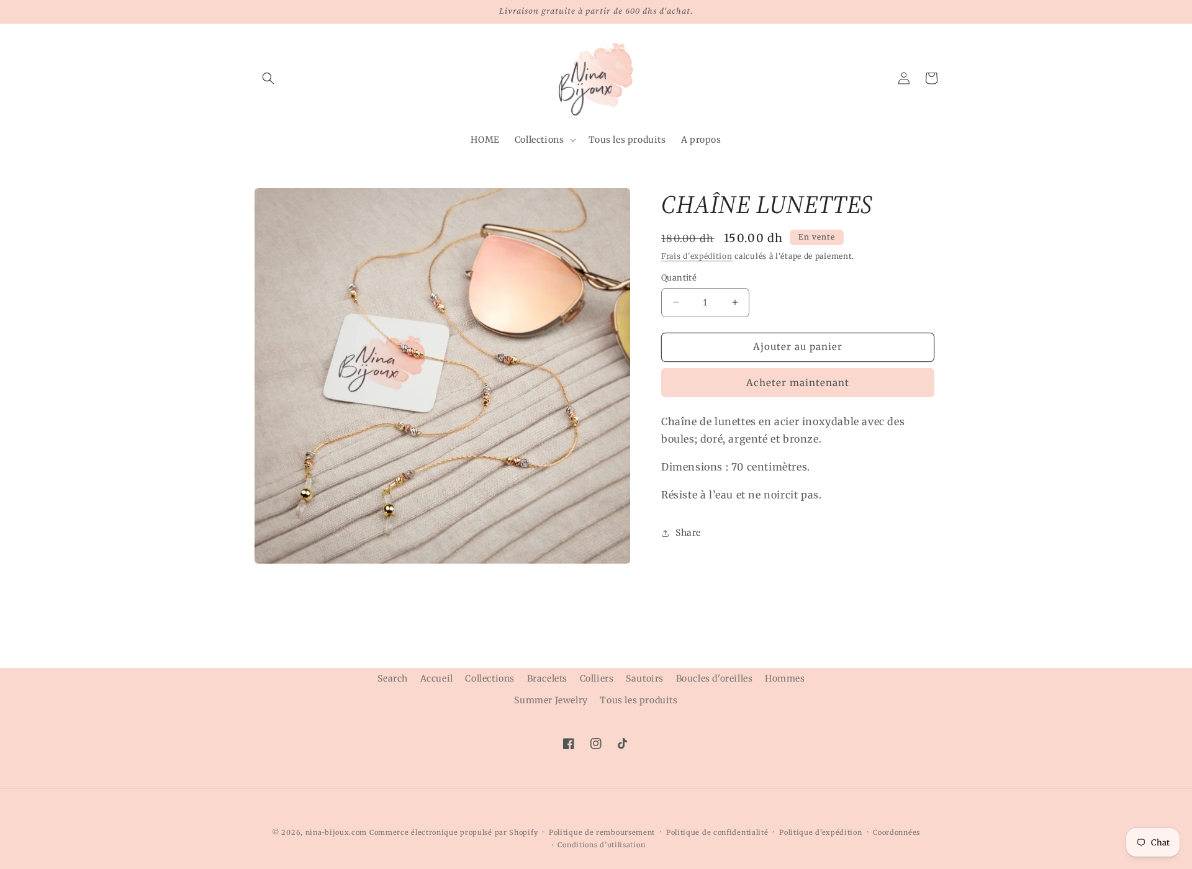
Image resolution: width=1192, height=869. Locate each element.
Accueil (436, 678)
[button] (268, 78)
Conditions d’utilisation (601, 844)
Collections (490, 678)
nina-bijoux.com (336, 832)
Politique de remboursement (602, 832)
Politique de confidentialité (717, 832)
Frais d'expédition (697, 256)
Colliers (597, 678)
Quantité (679, 277)
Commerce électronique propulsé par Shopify (453, 832)
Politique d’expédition (820, 832)
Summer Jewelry (550, 700)
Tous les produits (638, 700)
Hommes (785, 678)
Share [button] (688, 532)
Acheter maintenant (797, 382)
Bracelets (547, 678)
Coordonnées (896, 832)
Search (392, 678)
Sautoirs (645, 678)
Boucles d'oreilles (714, 678)
